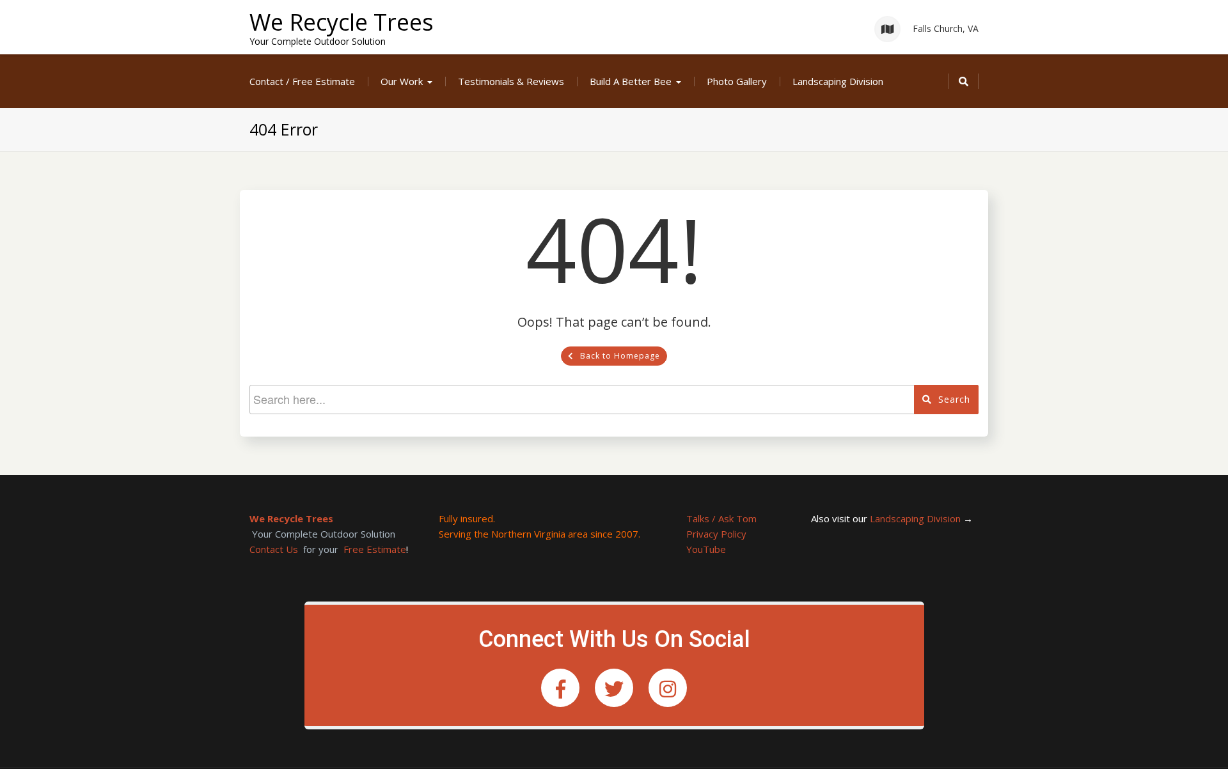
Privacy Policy (716, 533)
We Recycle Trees (341, 22)
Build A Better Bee (631, 81)
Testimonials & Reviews (511, 81)
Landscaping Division (837, 81)
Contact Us (273, 549)
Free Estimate (374, 549)
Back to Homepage (620, 355)
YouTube (706, 549)
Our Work (402, 81)
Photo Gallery (737, 81)
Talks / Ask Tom (721, 518)
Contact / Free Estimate (302, 81)
